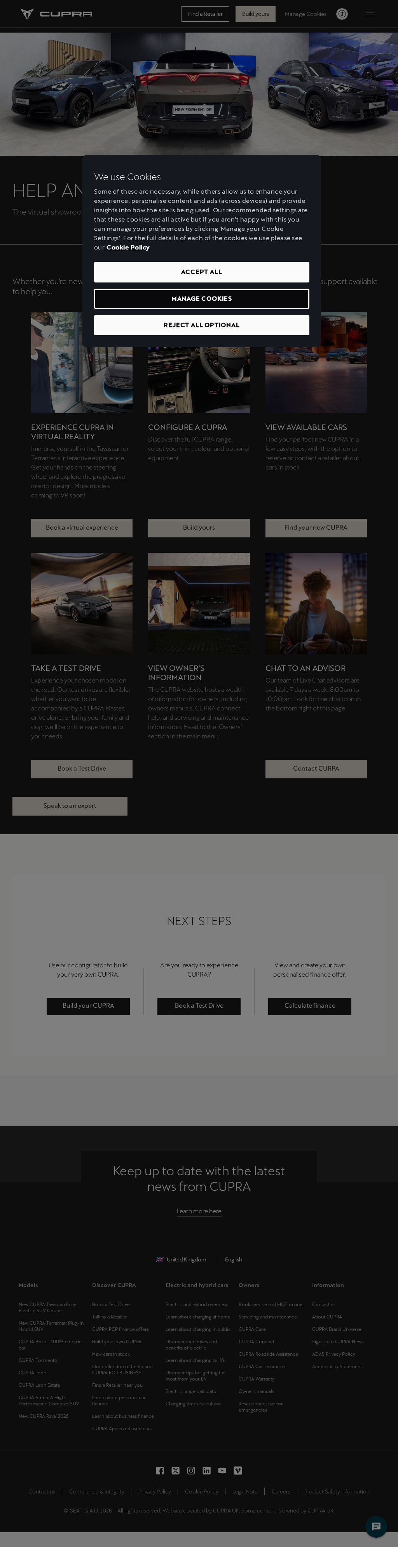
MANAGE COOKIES (201, 298)
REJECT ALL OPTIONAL (201, 325)
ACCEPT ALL (201, 271)
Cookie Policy (128, 247)
